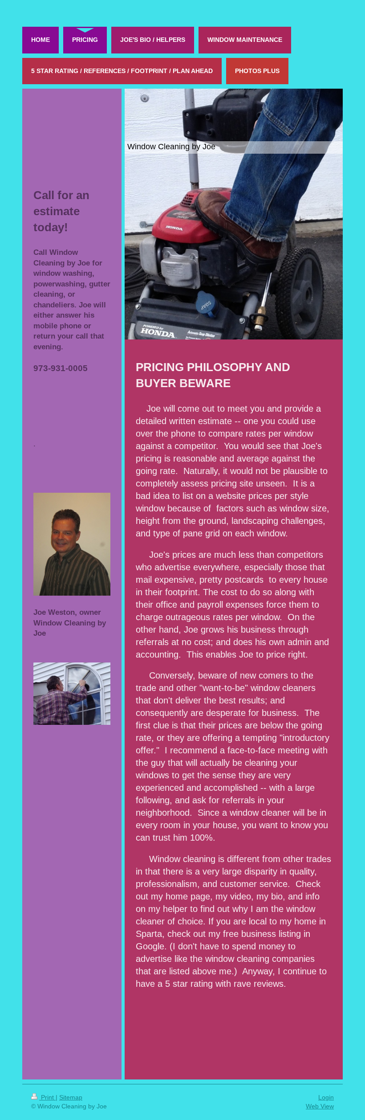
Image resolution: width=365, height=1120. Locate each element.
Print (47, 1097)
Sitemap (70, 1097)
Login (326, 1097)
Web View (320, 1106)
